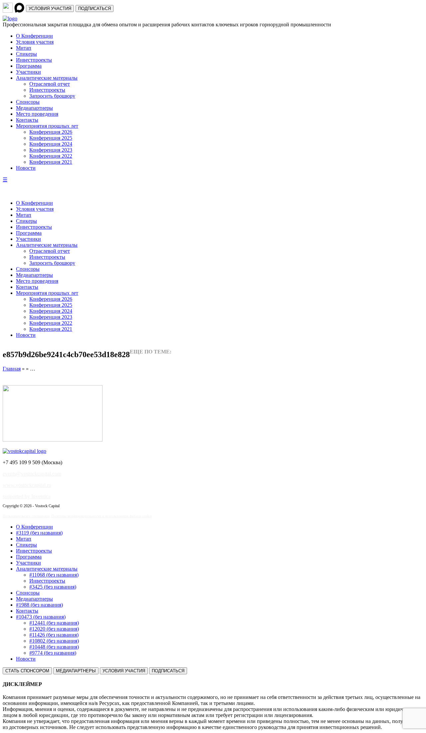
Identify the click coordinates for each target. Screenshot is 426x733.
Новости (26, 168)
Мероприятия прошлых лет (47, 126)
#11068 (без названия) (54, 575)
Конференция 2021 (50, 162)
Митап (23, 48)
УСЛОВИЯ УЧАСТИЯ (50, 8)
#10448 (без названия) (54, 647)
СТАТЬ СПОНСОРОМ (27, 670)
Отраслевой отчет (49, 84)
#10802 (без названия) (54, 641)
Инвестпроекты (34, 60)
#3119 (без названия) (39, 533)
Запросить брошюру (52, 96)
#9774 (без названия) (52, 653)
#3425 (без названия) (52, 587)
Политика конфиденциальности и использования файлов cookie (101, 516)
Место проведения (37, 114)
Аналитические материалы (47, 78)
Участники (28, 72)
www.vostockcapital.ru (27, 485)
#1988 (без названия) (39, 605)
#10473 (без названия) (41, 617)
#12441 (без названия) (54, 623)
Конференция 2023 (50, 150)
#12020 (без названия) (54, 629)
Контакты (27, 120)
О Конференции (34, 36)
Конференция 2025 (50, 138)
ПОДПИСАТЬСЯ (94, 8)
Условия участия (35, 42)
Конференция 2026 (50, 132)
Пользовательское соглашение (26, 516)
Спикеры (26, 54)
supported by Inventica (27, 496)
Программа (29, 66)
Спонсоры (28, 102)
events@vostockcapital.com (32, 474)
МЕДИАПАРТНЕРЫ (76, 670)
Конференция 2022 (50, 156)
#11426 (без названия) (54, 635)
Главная (12, 369)
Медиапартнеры (34, 108)
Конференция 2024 (50, 144)
